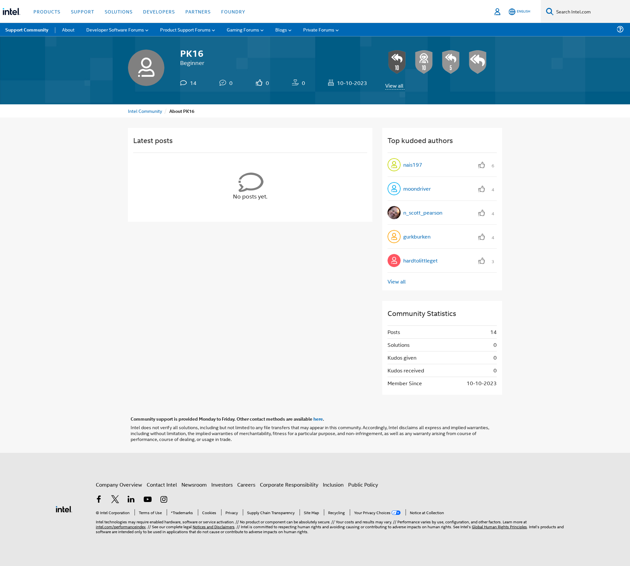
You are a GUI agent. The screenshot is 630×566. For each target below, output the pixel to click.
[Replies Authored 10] (397, 62)
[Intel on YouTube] (147, 500)
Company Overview (119, 484)
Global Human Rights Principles (499, 526)
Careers (246, 484)
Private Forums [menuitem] (318, 29)
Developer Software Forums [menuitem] (115, 29)
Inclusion (333, 484)
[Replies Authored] (478, 62)
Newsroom (194, 484)
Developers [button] (159, 11)
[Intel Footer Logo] (64, 508)
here (318, 418)
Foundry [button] (233, 11)
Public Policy (363, 484)
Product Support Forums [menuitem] (185, 29)
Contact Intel (162, 484)
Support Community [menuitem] (26, 29)
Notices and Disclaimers (214, 526)
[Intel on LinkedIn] (131, 500)
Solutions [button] (119, 11)
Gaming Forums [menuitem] (243, 29)
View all (394, 85)
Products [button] (46, 11)
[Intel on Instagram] (163, 500)
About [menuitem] (68, 29)
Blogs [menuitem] (281, 29)
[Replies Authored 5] (451, 62)
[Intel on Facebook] (98, 500)
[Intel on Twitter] (115, 500)
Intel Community (145, 110)
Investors (222, 484)
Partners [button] (198, 11)
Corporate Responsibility (289, 484)
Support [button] (82, 11)
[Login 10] (424, 62)
